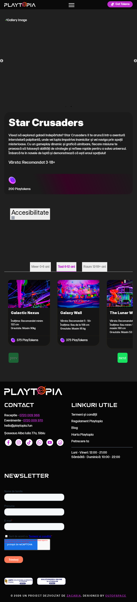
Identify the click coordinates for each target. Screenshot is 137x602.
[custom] (8, 442)
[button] (123, 358)
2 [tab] (71, 106)
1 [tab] (66, 106)
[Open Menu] (71, 5)
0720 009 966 (29, 415)
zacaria (74, 596)
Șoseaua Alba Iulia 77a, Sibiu (24, 433)
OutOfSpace (115, 596)
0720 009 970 (33, 420)
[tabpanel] (68, 320)
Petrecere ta (80, 441)
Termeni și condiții (84, 414)
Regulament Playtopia (87, 421)
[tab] (40, 267)
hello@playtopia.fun (18, 426)
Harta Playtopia (82, 435)
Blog (74, 428)
